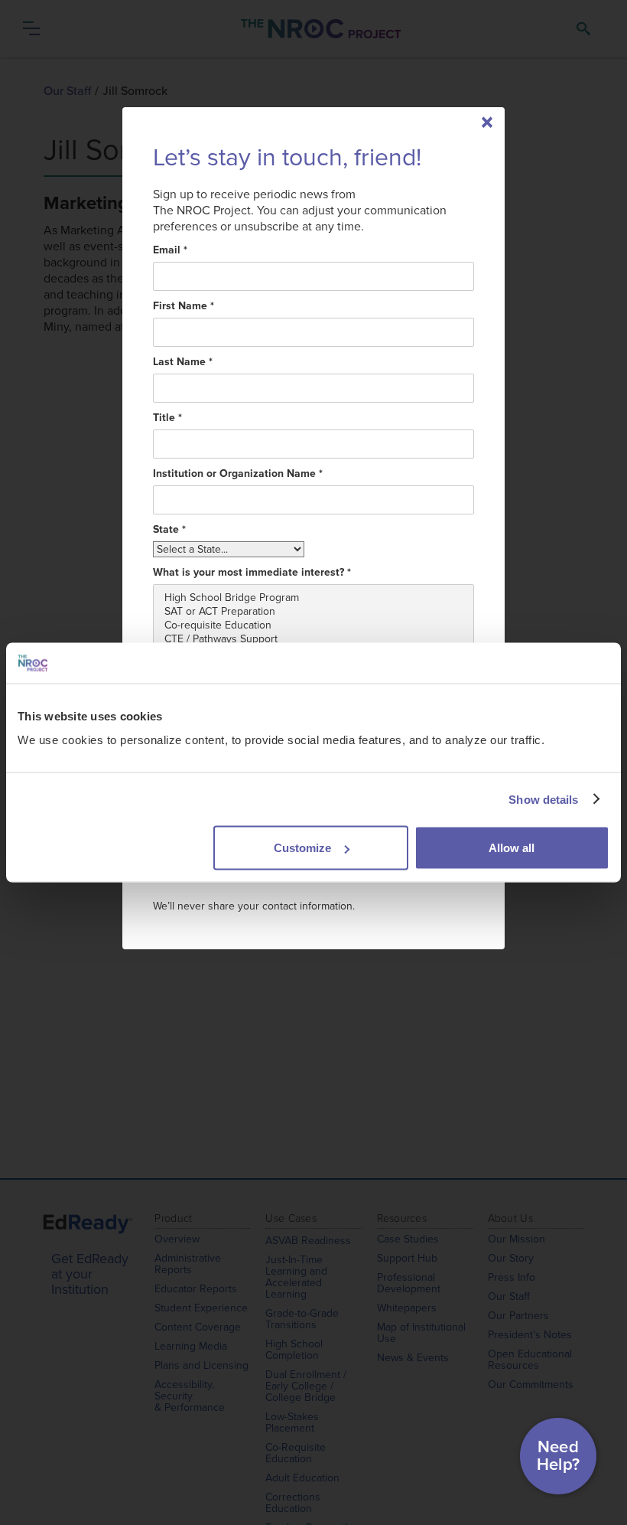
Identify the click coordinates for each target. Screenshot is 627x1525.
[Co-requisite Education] (313, 625)
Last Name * (183, 362)
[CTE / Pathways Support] (313, 639)
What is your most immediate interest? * (252, 573)
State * (169, 530)
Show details (543, 798)
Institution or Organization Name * (238, 474)
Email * (170, 250)
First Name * (183, 306)
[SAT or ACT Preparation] (313, 612)
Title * (167, 418)
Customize (302, 847)
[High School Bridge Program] (313, 598)
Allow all (511, 847)
